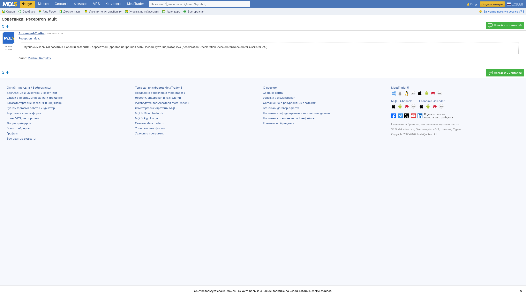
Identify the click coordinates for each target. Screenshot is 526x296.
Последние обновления (160, 92)
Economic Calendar (432, 101)
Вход (473, 4)
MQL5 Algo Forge (146, 118)
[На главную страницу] (3, 26)
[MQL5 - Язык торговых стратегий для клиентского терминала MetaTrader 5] (9, 4)
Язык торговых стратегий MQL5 (156, 108)
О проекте (270, 87)
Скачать (149, 123)
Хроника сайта (273, 92)
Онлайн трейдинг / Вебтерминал (29, 87)
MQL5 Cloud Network (149, 113)
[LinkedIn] (420, 115)
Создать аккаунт (492, 4)
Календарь (173, 11)
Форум (27, 4)
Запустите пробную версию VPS (504, 11)
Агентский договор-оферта (281, 108)
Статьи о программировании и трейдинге (35, 97)
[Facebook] (393, 115)
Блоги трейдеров (18, 128)
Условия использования (279, 97)
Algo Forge (49, 11)
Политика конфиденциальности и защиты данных (296, 113)
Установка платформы (150, 128)
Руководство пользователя (162, 102)
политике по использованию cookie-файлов (301, 291)
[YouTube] (413, 115)
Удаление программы (149, 133)
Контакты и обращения (278, 123)
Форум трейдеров (19, 123)
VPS (96, 4)
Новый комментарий (508, 25)
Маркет (43, 4)
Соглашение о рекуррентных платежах (289, 102)
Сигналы (61, 4)
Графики (12, 133)
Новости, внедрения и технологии (158, 97)
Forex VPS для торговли (23, 118)
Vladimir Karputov (39, 58)
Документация (72, 11)
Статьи (10, 11)
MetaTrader (135, 4)
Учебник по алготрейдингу (105, 11)
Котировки (113, 4)
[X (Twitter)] (406, 115)
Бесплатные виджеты (21, 138)
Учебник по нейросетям (144, 11)
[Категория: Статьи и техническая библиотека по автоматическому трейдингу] (7, 26)
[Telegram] (400, 115)
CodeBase (29, 11)
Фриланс (80, 4)
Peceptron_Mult (28, 38)
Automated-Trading (32, 33)
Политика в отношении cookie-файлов (289, 118)
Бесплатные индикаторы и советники (32, 92)
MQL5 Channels (401, 101)
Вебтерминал (196, 11)
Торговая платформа (158, 87)
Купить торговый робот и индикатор (31, 108)
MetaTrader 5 (400, 87)
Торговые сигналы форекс (24, 113)
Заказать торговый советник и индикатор (34, 102)
